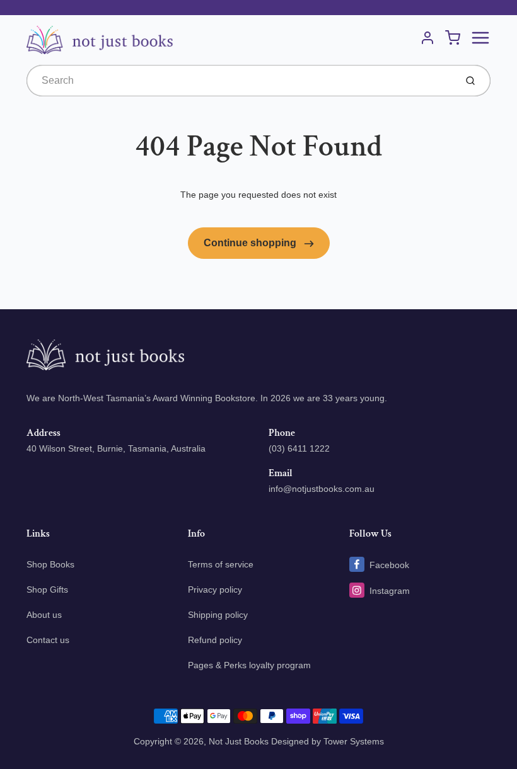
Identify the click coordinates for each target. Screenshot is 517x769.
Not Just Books (239, 741)
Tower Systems (353, 741)
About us (44, 615)
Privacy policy (215, 589)
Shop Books (50, 564)
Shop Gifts (47, 589)
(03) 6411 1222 (299, 448)
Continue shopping (251, 242)
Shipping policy (218, 615)
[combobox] (239, 80)
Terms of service (220, 564)
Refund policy (215, 640)
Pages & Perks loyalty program (249, 665)
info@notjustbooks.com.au (322, 489)
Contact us (47, 640)
